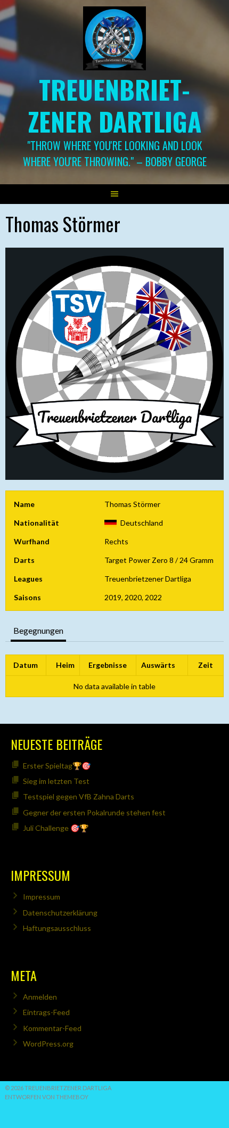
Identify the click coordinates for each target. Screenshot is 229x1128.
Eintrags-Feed (46, 1012)
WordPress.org (48, 1043)
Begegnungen (38, 630)
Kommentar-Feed (52, 1028)
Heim (65, 664)
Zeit (205, 664)
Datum (25, 664)
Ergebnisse (107, 664)
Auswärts (158, 664)
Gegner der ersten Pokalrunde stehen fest (94, 812)
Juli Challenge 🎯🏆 (55, 827)
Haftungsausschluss (57, 928)
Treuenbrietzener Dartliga (114, 105)
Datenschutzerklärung (60, 912)
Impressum (41, 896)
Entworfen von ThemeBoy (46, 1096)
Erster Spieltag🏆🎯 (57, 765)
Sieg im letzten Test (56, 781)
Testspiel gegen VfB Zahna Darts (78, 796)
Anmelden (40, 996)
